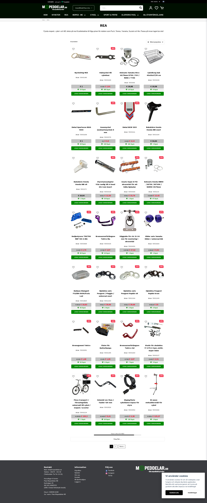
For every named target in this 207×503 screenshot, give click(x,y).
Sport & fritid (110, 15)
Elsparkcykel (129, 15)
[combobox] (83, 8)
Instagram (111, 473)
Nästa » (121, 446)
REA (66, 15)
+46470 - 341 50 (55, 472)
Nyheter (56, 15)
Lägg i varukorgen (81, 93)
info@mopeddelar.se (55, 470)
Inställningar (192, 493)
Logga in (78, 482)
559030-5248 (53, 492)
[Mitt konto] (151, 8)
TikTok (110, 475)
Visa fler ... (118, 439)
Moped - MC (78, 15)
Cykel (93, 15)
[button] (163, 1)
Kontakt (77, 477)
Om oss (77, 475)
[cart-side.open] (162, 8)
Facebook (111, 470)
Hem (45, 15)
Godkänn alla (174, 493)
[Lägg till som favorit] (156, 8)
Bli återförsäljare (153, 15)
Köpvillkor (78, 470)
